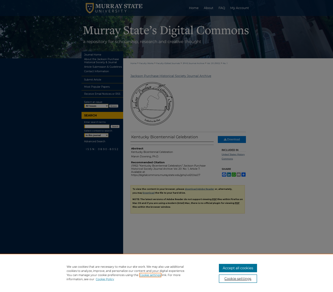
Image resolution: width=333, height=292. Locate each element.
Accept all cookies (238, 268)
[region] (166, 273)
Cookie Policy (105, 279)
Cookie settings (150, 275)
